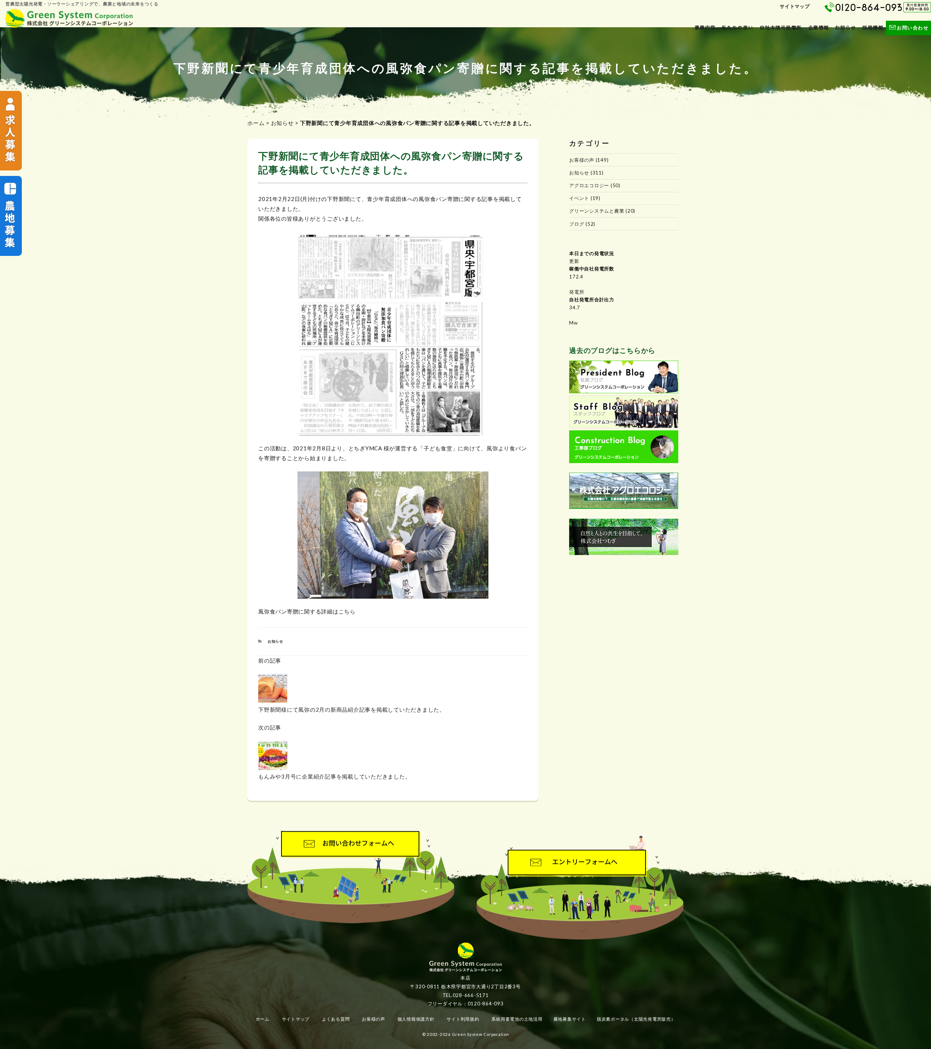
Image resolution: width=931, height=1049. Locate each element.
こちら (347, 611)
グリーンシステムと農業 (596, 211)
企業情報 (818, 28)
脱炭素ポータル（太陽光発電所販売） (636, 1019)
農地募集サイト (570, 1019)
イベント (579, 198)
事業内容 (705, 28)
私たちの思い (738, 28)
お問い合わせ (912, 28)
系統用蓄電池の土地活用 (516, 1019)
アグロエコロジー (589, 185)
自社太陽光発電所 (781, 28)
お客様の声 (581, 160)
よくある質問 (336, 1019)
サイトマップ (795, 6)
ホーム (255, 123)
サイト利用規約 (463, 1019)
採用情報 (872, 28)
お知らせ (845, 28)
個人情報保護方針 (416, 1019)
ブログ (576, 224)
